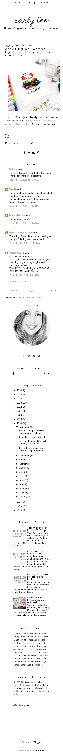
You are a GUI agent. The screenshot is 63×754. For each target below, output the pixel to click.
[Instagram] (34, 356)
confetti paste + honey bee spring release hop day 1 (37, 600)
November (24, 456)
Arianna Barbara (17, 215)
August (23, 468)
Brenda (12, 189)
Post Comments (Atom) (30, 298)
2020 (19, 415)
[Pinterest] (29, 356)
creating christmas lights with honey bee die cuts (33, 442)
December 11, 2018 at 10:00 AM (25, 243)
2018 (19, 423)
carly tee (31, 21)
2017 (19, 502)
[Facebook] (24, 356)
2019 (19, 419)
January (23, 497)
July (21, 472)
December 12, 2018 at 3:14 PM (24, 275)
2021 (19, 411)
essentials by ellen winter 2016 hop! (37, 552)
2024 (19, 399)
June (22, 476)
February (24, 493)
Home (17, 3)
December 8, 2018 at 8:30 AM (23, 180)
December (24, 427)
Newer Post (51, 290)
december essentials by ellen (33, 437)
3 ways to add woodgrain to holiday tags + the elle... (32, 449)
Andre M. (13, 169)
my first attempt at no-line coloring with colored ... (31, 431)
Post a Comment (17, 281)
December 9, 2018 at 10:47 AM (24, 223)
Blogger (37, 742)
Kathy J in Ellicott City (20, 233)
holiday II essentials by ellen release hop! (37, 576)
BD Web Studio (36, 751)
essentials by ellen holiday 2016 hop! (37, 529)
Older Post (11, 290)
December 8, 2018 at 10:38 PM (24, 206)
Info (29, 3)
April (22, 484)
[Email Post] (32, 143)
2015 (19, 510)
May (21, 480)
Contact (43, 3)
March (22, 488)
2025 (19, 395)
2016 (19, 506)
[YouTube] (39, 356)
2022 (19, 407)
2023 (19, 403)
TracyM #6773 (16, 253)
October (23, 460)
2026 (19, 390)
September (25, 464)
